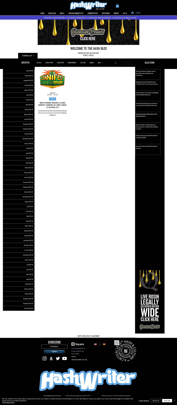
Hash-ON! (167, 401)
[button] (110, 180)
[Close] (174, 400)
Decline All (155, 401)
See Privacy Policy (8, 402)
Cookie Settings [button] (144, 401)
